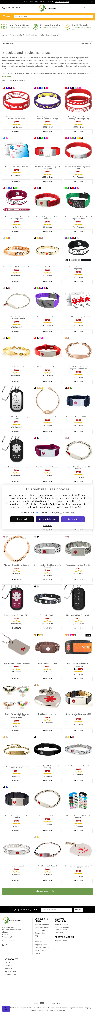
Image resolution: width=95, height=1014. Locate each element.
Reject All (22, 519)
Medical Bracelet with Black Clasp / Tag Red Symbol (78, 218)
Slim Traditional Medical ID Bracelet (16, 267)
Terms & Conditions (42, 927)
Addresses (9, 968)
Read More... (7, 76)
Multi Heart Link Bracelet (47, 866)
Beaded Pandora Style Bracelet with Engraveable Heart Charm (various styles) (16, 716)
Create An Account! (62, 2)
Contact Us (59, 933)
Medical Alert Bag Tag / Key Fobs (78, 317)
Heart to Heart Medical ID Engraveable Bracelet (78, 368)
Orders (7, 963)
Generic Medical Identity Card (16, 167)
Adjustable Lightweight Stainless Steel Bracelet (16, 767)
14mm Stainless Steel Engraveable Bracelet (47, 566)
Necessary (29, 512)
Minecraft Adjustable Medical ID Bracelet (78, 817)
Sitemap (38, 953)
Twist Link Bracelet (17, 866)
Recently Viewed (11, 971)
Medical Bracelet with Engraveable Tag (78, 168)
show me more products (46, 891)
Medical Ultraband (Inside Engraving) (78, 268)
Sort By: (5, 81)
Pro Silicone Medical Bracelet (47, 467)
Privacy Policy (40, 930)
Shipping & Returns (42, 924)
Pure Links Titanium (47, 615)
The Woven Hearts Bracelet (78, 766)
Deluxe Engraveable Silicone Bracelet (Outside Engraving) (78, 118)
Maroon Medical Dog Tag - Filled (16, 615)
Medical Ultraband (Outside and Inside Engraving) (17, 218)
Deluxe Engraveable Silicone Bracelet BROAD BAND (16, 118)
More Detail (47, 526)
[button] (47, 43)
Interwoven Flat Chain (47, 816)
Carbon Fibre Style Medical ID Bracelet (16, 817)
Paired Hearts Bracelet (16, 367)
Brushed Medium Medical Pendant (17, 663)
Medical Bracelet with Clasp (47, 317)
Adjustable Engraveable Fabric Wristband (47, 218)
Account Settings (11, 974)
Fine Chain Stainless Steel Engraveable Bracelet (17, 318)
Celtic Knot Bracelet (47, 267)
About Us (38, 942)
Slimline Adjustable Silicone (47, 367)
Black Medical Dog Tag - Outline (78, 615)
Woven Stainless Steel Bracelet (78, 565)
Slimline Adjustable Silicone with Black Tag (47, 767)
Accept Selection (47, 519)
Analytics (42, 512)
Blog (36, 939)
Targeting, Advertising (63, 512)
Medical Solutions (61, 924)
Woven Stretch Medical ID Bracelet (78, 417)
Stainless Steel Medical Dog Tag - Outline (16, 418)
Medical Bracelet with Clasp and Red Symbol (47, 168)
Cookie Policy (40, 933)
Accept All (73, 519)
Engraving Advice (41, 945)
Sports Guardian (61, 941)
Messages (8, 965)
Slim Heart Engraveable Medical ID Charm (78, 867)
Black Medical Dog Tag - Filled (16, 467)
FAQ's (37, 936)
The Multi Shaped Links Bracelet (16, 565)
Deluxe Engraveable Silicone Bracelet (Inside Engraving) (47, 118)
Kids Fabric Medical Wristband (78, 663)
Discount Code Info (42, 947)
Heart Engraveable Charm (47, 714)
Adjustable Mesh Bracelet (47, 663)
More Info (16, 132)
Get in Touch (39, 950)
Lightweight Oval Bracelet (47, 417)
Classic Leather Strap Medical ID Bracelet (78, 715)
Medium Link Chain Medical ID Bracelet (78, 468)
